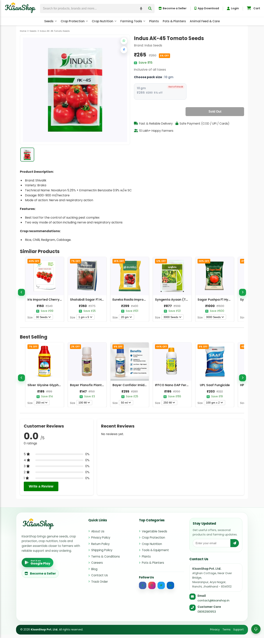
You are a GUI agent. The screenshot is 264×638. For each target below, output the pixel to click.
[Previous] (21, 292)
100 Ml (82, 402)
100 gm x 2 (213, 402)
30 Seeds (42, 317)
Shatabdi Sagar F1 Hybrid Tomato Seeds (102, 299)
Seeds (49, 21)
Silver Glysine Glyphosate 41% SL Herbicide (61, 385)
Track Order (99, 582)
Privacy (215, 629)
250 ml (40, 402)
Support (238, 629)
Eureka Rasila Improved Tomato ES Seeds (145, 299)
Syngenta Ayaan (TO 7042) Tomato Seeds (189, 299)
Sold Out (215, 111)
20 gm (125, 317)
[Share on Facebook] (124, 49)
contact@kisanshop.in (213, 600)
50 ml (124, 402)
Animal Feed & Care (205, 21)
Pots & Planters (174, 21)
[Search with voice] (141, 8)
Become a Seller (175, 8)
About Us (97, 531)
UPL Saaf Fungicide (215, 385)
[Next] (242, 292)
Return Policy (100, 544)
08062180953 (207, 612)
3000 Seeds (171, 317)
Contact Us (99, 575)
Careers (97, 563)
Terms (226, 629)
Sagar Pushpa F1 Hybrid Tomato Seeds (228, 299)
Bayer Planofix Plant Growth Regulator (100, 385)
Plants (154, 21)
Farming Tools (131, 21)
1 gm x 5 (83, 317)
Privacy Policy (100, 537)
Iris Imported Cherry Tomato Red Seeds (58, 299)
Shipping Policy (101, 550)
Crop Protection (73, 21)
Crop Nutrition (102, 21)
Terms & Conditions (105, 556)
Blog (94, 569)
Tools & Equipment (155, 550)
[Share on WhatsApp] (124, 40)
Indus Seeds (153, 45)
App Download (208, 8)
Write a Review (41, 486)
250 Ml (168, 402)
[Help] (256, 629)
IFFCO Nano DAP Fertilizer (175, 385)
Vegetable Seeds (154, 531)
